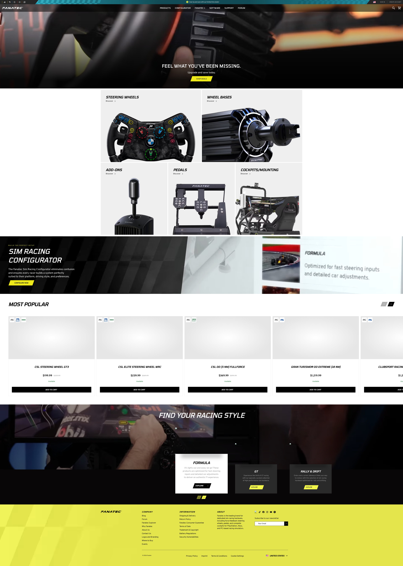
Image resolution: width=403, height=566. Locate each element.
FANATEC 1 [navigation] (200, 8)
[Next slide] (391, 304)
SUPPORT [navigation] (229, 8)
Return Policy (185, 519)
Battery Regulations (187, 533)
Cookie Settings (236, 556)
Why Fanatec (147, 526)
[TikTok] (259, 512)
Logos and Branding (150, 537)
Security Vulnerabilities (188, 537)
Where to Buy (147, 540)
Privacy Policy (192, 556)
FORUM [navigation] (241, 8)
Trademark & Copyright (188, 530)
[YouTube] (271, 512)
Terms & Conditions (219, 556)
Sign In (382, 2)
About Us (146, 530)
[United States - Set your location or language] (374, 2)
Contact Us (146, 533)
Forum (144, 519)
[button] (12, 8)
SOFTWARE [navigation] (214, 8)
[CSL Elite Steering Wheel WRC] (140, 337)
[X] (274, 512)
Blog (144, 516)
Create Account (395, 2)
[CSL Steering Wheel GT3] (52, 337)
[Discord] (256, 512)
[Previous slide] (384, 304)
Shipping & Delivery (187, 516)
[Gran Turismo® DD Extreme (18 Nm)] (316, 337)
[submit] (286, 523)
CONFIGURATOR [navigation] (183, 8)
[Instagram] (267, 512)
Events (144, 544)
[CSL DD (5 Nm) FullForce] (228, 337)
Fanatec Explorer (149, 523)
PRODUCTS (165, 8)
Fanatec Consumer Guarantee (191, 523)
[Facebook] (263, 512)
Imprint (204, 556)
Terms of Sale (184, 526)
